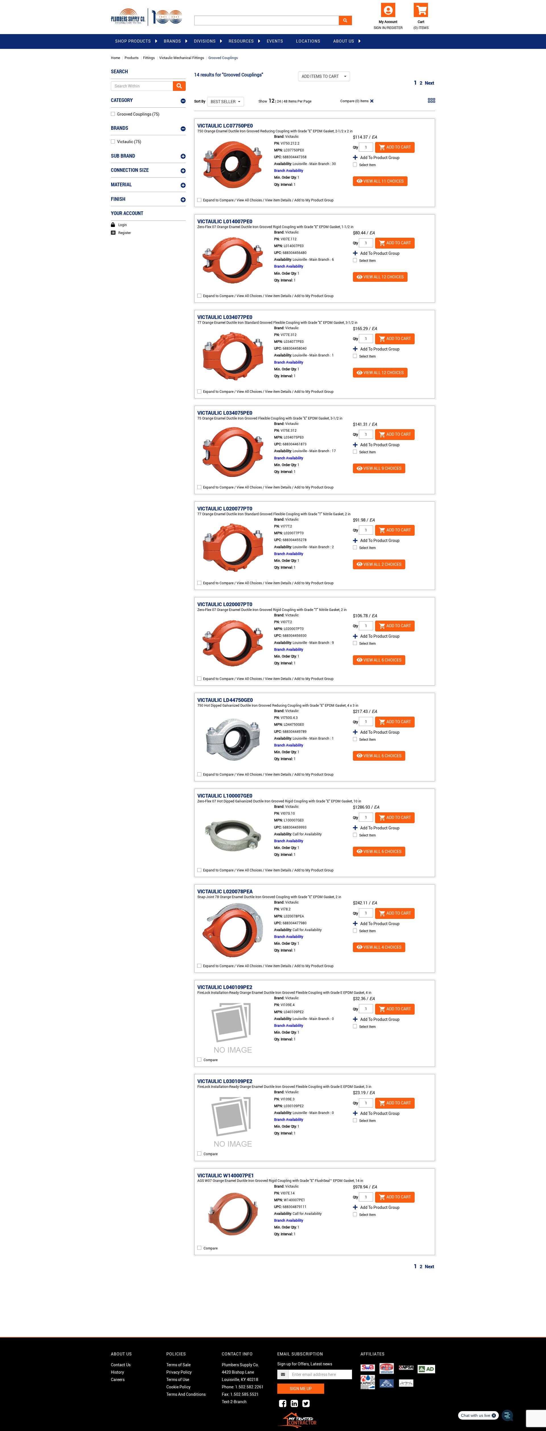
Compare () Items (354, 101)
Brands (172, 41)
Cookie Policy (178, 1387)
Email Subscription (300, 1354)
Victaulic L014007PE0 (224, 221)
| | (279, 101)
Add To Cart (398, 147)
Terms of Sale (178, 1364)
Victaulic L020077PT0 (224, 508)
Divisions (205, 41)
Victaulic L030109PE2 (224, 1081)
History (117, 1372)
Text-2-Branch (234, 1401)
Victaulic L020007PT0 (224, 604)
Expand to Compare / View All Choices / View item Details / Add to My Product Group (268, 200)
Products (131, 57)
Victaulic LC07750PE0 (225, 125)
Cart (421, 24)
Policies (176, 1354)
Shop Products (133, 41)
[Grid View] (431, 102)
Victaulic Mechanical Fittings (181, 57)
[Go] (179, 86)
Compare (211, 1059)
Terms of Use (177, 1379)
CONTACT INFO (237, 1354)
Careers (118, 1379)
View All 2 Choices (382, 564)
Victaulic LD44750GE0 (225, 699)
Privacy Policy (179, 1372)
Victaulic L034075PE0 (224, 412)
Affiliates (373, 1354)
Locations (308, 41)
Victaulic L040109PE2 (224, 987)
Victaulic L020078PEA (225, 891)
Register (124, 232)
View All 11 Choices (383, 181)
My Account (388, 24)
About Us (343, 41)
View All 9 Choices (382, 468)
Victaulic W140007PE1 (225, 1175)
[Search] (345, 20)
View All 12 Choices (383, 276)
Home (115, 57)
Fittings (149, 57)
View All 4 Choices (382, 947)
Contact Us (121, 1364)
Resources (241, 41)
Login (122, 224)
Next (429, 83)
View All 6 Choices (382, 660)
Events (275, 41)
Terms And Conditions (186, 1394)
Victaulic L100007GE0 (224, 795)
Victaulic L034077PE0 (224, 317)
